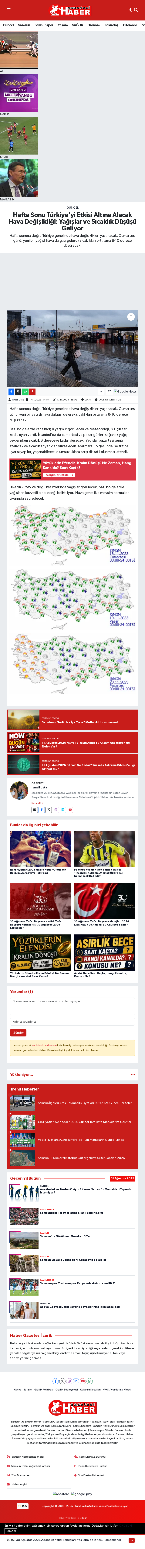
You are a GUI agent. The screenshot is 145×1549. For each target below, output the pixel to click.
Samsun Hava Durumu (92, 1456)
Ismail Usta (18, 400)
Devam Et (37, 803)
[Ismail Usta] (19, 790)
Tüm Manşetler (20, 1475)
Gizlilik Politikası (43, 1389)
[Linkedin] (63, 810)
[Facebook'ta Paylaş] (11, 392)
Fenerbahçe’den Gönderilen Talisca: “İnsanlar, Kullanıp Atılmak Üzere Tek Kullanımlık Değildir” (98, 873)
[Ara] (136, 10)
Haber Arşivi (19, 1484)
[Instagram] (56, 810)
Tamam (11, 1531)
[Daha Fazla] (32, 392)
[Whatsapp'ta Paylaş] (25, 392)
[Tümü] (133, 1074)
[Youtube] (70, 810)
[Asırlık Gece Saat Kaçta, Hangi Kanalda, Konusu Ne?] (104, 952)
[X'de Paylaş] (18, 392)
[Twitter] (49, 810)
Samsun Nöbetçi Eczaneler (28, 1456)
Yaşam (63, 25)
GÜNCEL (72, 207)
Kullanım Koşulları (90, 1389)
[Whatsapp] (89, 1381)
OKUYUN (125, 1525)
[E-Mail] (35, 810)
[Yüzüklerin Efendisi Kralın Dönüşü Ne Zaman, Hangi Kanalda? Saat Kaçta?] (40, 952)
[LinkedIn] (76, 1381)
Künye (18, 1389)
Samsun (24, 25)
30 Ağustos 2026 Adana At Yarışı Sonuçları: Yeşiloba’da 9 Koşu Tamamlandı (68, 1540)
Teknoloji (112, 25)
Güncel (8, 25)
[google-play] (82, 1494)
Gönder (18, 1032)
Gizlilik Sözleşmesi (67, 1389)
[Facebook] (42, 810)
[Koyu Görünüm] (131, 10)
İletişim (28, 1389)
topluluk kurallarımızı (44, 1045)
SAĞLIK (77, 25)
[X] (62, 1381)
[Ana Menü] (9, 10)
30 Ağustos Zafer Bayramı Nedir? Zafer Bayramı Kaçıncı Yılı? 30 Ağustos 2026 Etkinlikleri (36, 924)
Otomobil (130, 25)
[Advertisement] (72, 281)
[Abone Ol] (125, 391)
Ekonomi (93, 25)
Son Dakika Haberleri (91, 1475)
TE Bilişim (81, 1518)
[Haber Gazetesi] (70, 10)
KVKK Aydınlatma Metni (117, 1389)
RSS (24, 1506)
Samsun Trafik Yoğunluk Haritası (30, 1466)
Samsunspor (44, 25)
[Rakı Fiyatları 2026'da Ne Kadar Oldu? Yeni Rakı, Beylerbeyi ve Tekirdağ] (40, 849)
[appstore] (61, 1494)
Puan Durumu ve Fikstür (93, 1466)
